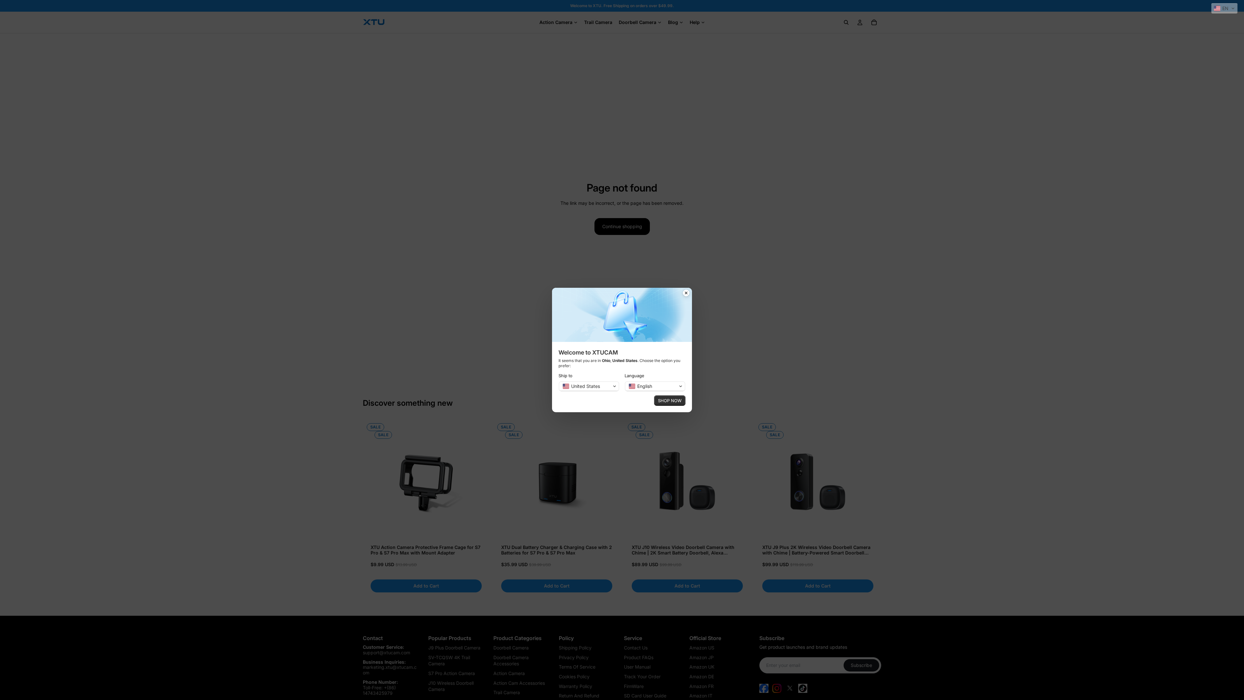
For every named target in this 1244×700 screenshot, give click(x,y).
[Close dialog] (686, 293)
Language (634, 375)
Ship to (565, 375)
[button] (1224, 8)
